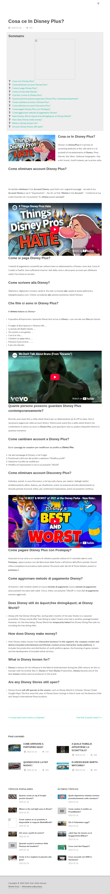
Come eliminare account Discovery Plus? (31, 106)
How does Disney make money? (27, 120)
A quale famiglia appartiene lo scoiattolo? (82, 780)
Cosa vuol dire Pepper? (79, 880)
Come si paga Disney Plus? (24, 88)
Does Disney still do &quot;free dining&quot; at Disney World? (41, 116)
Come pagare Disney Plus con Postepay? (31, 109)
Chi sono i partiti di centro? (31, 866)
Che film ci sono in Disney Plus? (27, 95)
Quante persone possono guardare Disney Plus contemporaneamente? (45, 99)
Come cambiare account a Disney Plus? (30, 102)
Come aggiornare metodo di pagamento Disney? (34, 113)
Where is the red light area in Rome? (35, 843)
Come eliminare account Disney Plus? (29, 85)
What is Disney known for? (25, 123)
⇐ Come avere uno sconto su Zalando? (26, 751)
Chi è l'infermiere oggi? (79, 856)
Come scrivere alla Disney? (24, 92)
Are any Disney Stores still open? (27, 127)
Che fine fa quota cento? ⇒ (89, 751)
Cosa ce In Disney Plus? (23, 81)
